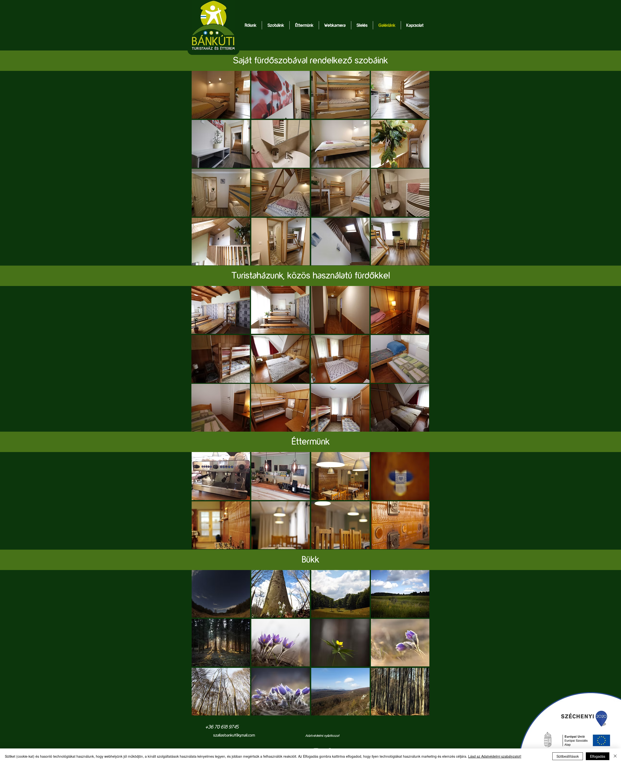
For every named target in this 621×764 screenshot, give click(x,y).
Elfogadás (597, 756)
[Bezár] (615, 756)
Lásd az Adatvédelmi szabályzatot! (494, 756)
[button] (275, 25)
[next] (419, 647)
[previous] (201, 647)
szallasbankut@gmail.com (234, 735)
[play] (419, 711)
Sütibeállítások (567, 756)
